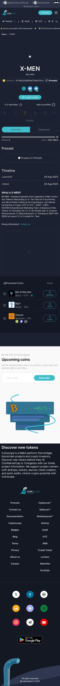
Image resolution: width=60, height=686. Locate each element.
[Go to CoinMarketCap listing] (25, 321)
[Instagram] (16, 622)
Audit (45, 529)
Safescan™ (45, 509)
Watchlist (45, 563)
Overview (16, 129)
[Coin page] (24, 293)
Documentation (15, 516)
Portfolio (45, 570)
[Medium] (44, 608)
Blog (15, 536)
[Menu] (56, 13)
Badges (30, 120)
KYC (45, 536)
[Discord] (30, 608)
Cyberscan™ (45, 502)
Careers (15, 563)
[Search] (56, 21)
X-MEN (12, 34)
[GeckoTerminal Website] (21, 321)
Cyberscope (15, 523)
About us (15, 556)
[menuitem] (9, 21)
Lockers (45, 556)
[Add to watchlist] (4, 293)
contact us (25, 224)
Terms (15, 543)
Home (4, 34)
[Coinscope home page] (9, 13)
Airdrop (45, 523)
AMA (45, 543)
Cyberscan (44, 129)
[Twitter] (16, 594)
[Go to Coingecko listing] (16, 321)
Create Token (45, 550)
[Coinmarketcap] (44, 594)
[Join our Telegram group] (30, 622)
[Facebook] (30, 594)
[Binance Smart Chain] (4, 80)
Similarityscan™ (45, 516)
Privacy (15, 550)
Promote (45, 12)
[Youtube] (44, 622)
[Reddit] (16, 608)
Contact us (15, 509)
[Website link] (24, 89)
